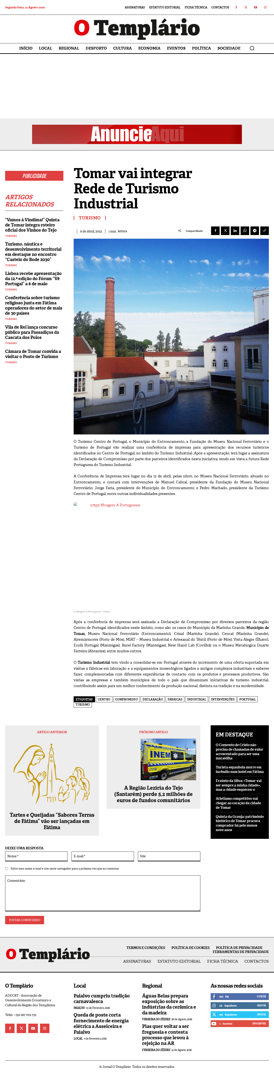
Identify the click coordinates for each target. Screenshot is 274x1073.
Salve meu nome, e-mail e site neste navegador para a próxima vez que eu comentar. (64, 868)
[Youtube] (255, 7)
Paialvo (79, 1008)
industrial (196, 699)
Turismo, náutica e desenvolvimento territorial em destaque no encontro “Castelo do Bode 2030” (33, 251)
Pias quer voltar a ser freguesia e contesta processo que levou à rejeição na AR (165, 1034)
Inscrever (259, 1023)
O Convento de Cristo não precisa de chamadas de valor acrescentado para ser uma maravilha (239, 751)
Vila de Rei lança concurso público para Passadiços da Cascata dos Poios (32, 332)
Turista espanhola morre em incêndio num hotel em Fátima (240, 769)
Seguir (261, 1005)
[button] (252, 48)
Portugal (247, 699)
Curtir (261, 996)
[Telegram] (254, 230)
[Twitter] (246, 7)
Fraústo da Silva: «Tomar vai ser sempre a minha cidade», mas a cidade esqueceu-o (239, 785)
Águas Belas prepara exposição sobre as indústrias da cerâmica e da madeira (169, 1004)
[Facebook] (236, 7)
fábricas (175, 699)
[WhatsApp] (245, 230)
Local (78, 1038)
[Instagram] (265, 7)
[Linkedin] (235, 230)
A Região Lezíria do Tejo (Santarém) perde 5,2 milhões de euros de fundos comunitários (153, 794)
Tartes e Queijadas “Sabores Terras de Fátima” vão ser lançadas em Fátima (52, 821)
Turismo (11, 236)
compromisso (126, 699)
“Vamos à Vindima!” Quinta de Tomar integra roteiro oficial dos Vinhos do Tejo (32, 225)
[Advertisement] (137, 86)
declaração (153, 699)
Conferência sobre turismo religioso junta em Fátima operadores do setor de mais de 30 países (33, 305)
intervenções (223, 699)
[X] (225, 230)
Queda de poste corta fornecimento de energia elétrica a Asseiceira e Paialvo (101, 1023)
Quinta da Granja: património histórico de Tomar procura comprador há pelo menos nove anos (240, 823)
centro (104, 699)
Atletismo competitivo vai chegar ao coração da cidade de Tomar (238, 803)
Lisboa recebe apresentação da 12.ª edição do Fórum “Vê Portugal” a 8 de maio (33, 279)
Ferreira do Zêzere (156, 1019)
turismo (83, 704)
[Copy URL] (264, 230)
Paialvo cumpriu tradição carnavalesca (102, 999)
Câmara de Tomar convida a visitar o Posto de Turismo (33, 354)
